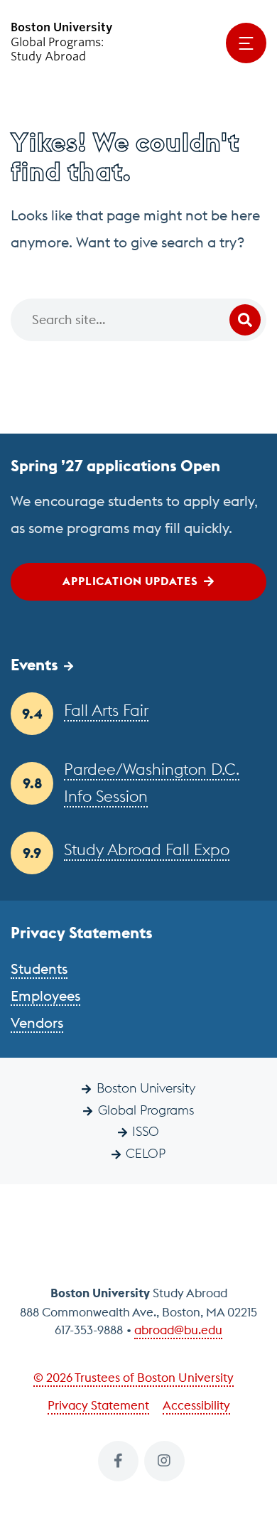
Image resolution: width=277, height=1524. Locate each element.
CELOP (145, 1153)
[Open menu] (246, 43)
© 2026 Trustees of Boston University (133, 1377)
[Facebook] (118, 1461)
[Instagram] (164, 1461)
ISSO (145, 1131)
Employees (45, 995)
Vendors (37, 1022)
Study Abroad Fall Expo (146, 849)
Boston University (146, 1088)
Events (34, 665)
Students (39, 968)
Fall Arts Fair (106, 710)
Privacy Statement (98, 1405)
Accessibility (196, 1405)
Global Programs (146, 1110)
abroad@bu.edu (178, 1330)
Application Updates (130, 581)
